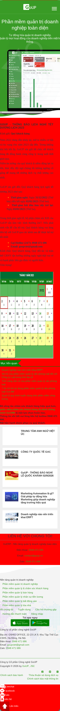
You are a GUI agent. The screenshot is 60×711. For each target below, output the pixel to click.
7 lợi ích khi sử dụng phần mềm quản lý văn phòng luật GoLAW (28, 390)
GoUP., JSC (28, 666)
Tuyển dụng (24, 609)
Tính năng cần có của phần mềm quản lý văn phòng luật (29, 383)
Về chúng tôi (6, 609)
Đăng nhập (37, 613)
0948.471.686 (33, 561)
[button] (54, 8)
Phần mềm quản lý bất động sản (19, 601)
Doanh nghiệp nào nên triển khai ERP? (22, 370)
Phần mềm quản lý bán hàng (17, 592)
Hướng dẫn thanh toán (14, 613)
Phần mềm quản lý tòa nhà (16, 605)
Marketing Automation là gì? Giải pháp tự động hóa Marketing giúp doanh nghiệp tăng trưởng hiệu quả (38, 498)
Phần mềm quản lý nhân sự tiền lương (22, 597)
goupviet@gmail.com (18, 644)
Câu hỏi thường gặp (45, 609)
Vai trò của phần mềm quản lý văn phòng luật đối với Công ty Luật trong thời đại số (29, 375)
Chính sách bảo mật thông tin (42, 678)
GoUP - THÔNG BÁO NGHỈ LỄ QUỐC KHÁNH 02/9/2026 (37, 474)
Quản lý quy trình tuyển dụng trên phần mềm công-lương (29, 397)
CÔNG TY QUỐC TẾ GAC (36, 451)
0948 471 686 (36, 550)
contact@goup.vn (33, 555)
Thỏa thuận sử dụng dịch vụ (43, 675)
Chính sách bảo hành (11, 675)
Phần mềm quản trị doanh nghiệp (20, 584)
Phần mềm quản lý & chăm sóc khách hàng (25, 588)
